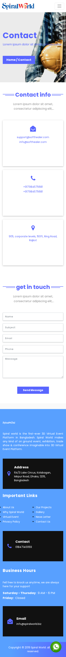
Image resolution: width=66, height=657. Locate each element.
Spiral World (39, 647)
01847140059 (23, 547)
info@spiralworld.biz (28, 624)
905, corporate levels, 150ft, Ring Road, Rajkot (33, 238)
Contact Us (43, 521)
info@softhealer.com (33, 142)
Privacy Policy (11, 521)
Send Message (33, 390)
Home (11, 60)
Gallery (40, 512)
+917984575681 (33, 187)
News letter (43, 517)
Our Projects (44, 507)
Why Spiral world (13, 512)
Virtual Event (11, 517)
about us (8, 507)
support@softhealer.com (33, 137)
